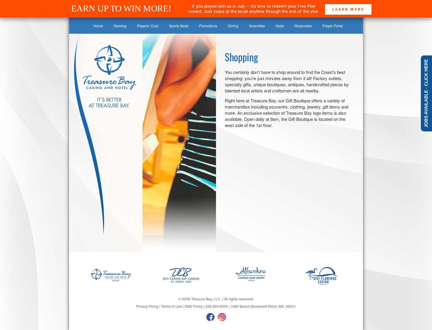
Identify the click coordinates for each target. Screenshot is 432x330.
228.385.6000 (216, 306)
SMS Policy (194, 306)
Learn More (348, 9)
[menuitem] (98, 26)
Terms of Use (171, 306)
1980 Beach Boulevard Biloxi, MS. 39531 (263, 306)
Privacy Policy (147, 306)
